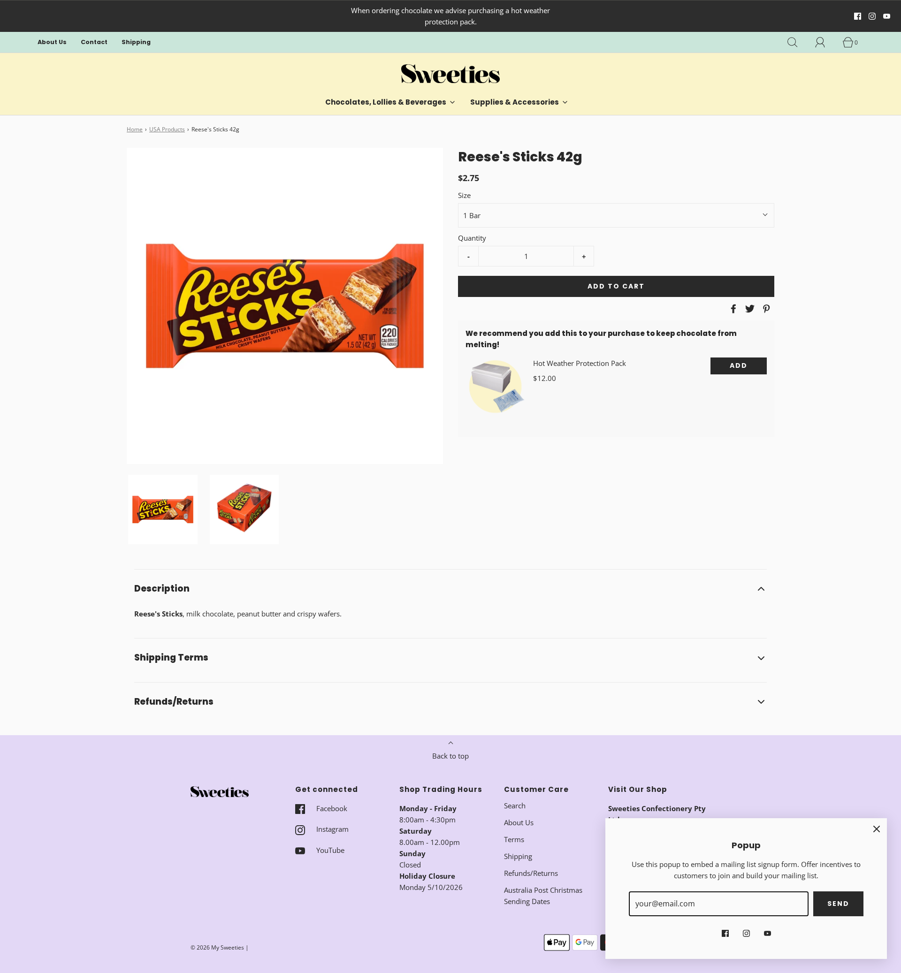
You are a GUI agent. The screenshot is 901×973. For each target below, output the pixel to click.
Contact (94, 42)
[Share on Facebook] (732, 309)
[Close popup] (876, 828)
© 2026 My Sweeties (217, 947)
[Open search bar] (797, 42)
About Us (52, 42)
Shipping (136, 42)
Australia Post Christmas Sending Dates (543, 895)
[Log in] (825, 42)
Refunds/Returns (531, 873)
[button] (163, 509)
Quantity (472, 238)
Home (135, 129)
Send (838, 903)
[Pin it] (765, 309)
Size (464, 195)
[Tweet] (748, 309)
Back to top (450, 755)
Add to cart (616, 286)
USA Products (167, 129)
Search (515, 805)
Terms (514, 839)
